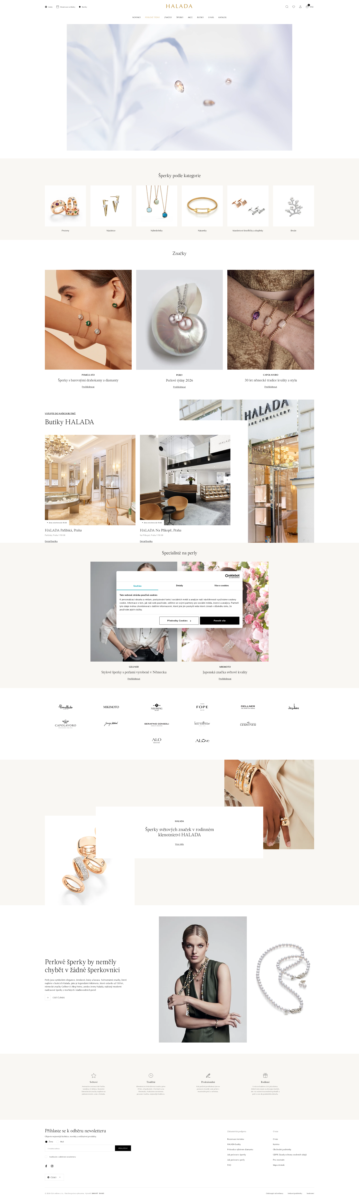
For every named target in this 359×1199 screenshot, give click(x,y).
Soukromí (310, 1193)
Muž (62, 1141)
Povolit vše (220, 620)
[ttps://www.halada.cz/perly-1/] (179, 87)
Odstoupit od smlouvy (274, 1193)
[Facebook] (46, 1166)
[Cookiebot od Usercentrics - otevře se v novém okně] (227, 576)
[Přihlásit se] (300, 7)
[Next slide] (227, 480)
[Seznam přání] (293, 7)
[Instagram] (52, 1166)
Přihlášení (123, 1148)
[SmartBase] (98, 1193)
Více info (179, 843)
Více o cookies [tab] (221, 585)
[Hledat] (287, 7)
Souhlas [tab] (137, 586)
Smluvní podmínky (295, 1193)
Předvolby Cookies (177, 620)
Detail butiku (51, 541)
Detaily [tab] (179, 585)
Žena (51, 1141)
